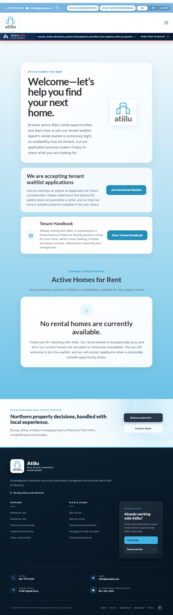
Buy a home (75, 512)
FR (153, 8)
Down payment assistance (82, 525)
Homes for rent (18, 518)
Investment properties (21, 531)
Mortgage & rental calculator (84, 531)
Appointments (125, 608)
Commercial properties (22, 525)
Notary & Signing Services (83, 8)
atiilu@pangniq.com (41, 8)
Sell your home (77, 518)
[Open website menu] (166, 22)
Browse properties (143, 417)
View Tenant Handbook (127, 235)
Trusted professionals (80, 537)
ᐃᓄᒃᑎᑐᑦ (164, 8)
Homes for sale (18, 512)
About (103, 608)
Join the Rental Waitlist (126, 190)
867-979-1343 (15, 8)
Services (112, 608)
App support (139, 608)
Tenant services (141, 549)
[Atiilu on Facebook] (160, 607)
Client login (141, 540)
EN (142, 8)
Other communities (20, 537)
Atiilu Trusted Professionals (117, 8)
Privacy (151, 608)
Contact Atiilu (143, 428)
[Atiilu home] (10, 23)
